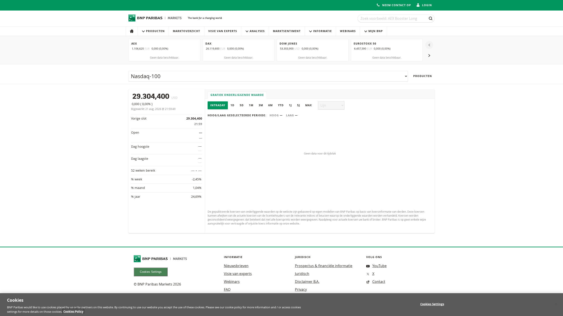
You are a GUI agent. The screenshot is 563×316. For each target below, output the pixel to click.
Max (308, 105)
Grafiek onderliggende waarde (237, 95)
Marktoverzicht (186, 31)
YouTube (379, 265)
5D (242, 105)
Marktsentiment (287, 31)
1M (251, 105)
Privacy (301, 289)
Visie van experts (222, 31)
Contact (378, 281)
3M (261, 105)
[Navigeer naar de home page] (155, 18)
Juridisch (302, 273)
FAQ (227, 289)
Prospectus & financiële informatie (323, 265)
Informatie (322, 31)
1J (290, 105)
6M (270, 105)
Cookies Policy (73, 311)
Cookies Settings (151, 271)
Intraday (217, 105)
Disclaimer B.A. (307, 281)
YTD (281, 105)
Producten (155, 31)
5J (298, 105)
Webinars (348, 31)
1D (232, 105)
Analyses (257, 31)
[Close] (556, 304)
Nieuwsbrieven (236, 265)
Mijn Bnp (375, 31)
